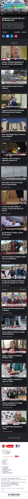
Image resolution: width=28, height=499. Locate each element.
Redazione (3, 488)
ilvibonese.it (5, 471)
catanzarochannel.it (7, 473)
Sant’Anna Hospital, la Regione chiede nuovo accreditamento (14, 258)
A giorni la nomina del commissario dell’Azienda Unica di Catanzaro (13, 111)
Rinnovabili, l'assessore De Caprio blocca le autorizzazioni (12, 183)
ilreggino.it (5, 468)
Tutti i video (22, 289)
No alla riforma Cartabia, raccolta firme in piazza (12, 233)
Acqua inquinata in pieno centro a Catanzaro (12, 87)
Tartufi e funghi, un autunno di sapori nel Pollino (12, 380)
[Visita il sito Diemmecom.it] (14, 497)
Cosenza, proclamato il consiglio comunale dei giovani (12, 404)
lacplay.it (4, 461)
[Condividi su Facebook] (3, 36)
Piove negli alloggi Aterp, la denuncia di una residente (13, 135)
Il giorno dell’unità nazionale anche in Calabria (13, 309)
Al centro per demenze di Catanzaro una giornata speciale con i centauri (13, 282)
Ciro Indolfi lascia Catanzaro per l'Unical (12, 427)
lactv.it (4, 462)
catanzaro (24, 32)
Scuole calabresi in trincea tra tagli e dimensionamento (13, 333)
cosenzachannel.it (7, 470)
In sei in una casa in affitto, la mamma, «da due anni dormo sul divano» (12, 208)
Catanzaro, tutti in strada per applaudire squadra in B (11, 159)
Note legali (8, 488)
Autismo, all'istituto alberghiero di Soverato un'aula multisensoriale (13, 63)
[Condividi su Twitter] (7, 36)
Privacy (13, 488)
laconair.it (4, 464)
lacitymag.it (5, 467)
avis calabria (17, 32)
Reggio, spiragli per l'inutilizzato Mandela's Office (12, 356)
